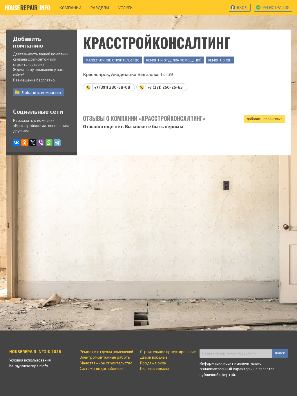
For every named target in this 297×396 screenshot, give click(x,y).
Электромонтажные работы (105, 357)
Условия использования (30, 360)
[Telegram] (57, 142)
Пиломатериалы (154, 368)
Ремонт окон (219, 60)
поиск (280, 353)
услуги (125, 7)
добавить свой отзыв (264, 119)
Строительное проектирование (168, 351)
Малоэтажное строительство (113, 60)
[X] (32, 142)
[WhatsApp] (49, 142)
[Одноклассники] (24, 142)
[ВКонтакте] (16, 142)
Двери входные (153, 357)
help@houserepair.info (28, 366)
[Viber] (40, 142)
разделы (99, 7)
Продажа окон (153, 363)
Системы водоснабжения (102, 368)
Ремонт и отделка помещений (174, 60)
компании (70, 7)
